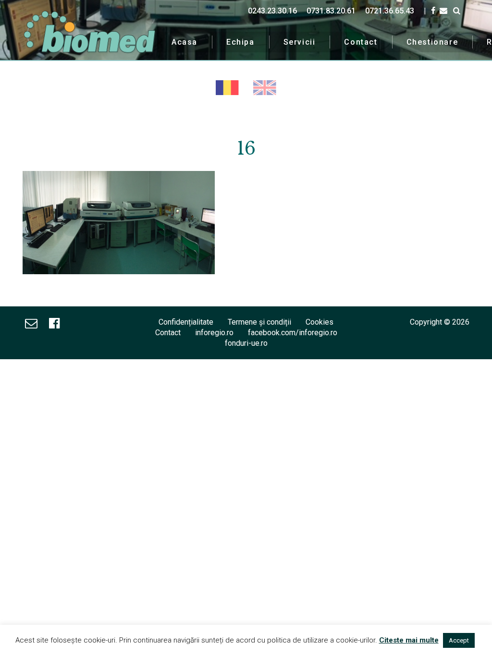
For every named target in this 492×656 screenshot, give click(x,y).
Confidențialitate (186, 322)
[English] (264, 87)
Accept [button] (459, 640)
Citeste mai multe (409, 640)
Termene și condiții (259, 322)
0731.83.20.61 (331, 10)
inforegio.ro (214, 332)
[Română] (227, 87)
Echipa (240, 42)
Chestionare (432, 42)
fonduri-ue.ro (246, 343)
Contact (360, 42)
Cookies (319, 322)
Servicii (299, 42)
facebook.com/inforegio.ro (292, 332)
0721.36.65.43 (389, 10)
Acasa (184, 42)
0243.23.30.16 (272, 10)
